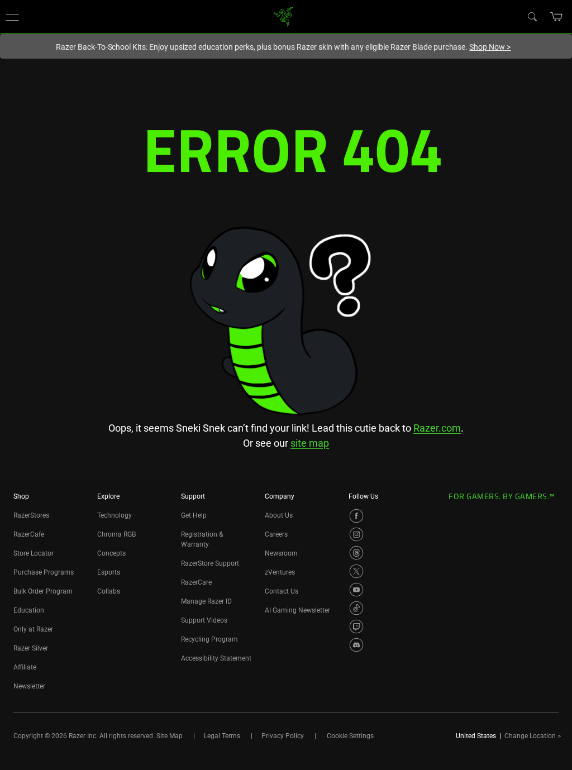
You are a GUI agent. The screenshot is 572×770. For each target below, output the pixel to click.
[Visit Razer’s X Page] (356, 571)
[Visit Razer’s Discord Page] (356, 645)
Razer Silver (30, 648)
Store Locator (33, 553)
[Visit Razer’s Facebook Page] (356, 516)
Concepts (111, 553)
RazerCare (196, 582)
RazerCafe (28, 534)
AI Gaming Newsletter (297, 610)
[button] (12, 16)
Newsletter (29, 686)
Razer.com (437, 428)
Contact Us (281, 591)
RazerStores (31, 515)
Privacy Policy (282, 736)
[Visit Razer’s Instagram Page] (356, 534)
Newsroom (281, 553)
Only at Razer (33, 629)
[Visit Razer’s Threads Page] (356, 553)
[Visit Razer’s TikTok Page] (356, 608)
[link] (283, 16)
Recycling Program (209, 639)
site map (309, 443)
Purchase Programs (43, 572)
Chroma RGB (116, 534)
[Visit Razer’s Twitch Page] (356, 626)
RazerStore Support (210, 563)
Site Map (169, 736)
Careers (276, 534)
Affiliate (24, 667)
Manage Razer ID (206, 601)
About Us (279, 515)
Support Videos (204, 620)
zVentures (280, 572)
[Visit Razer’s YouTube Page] (356, 589)
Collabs (108, 591)
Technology (114, 515)
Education (28, 610)
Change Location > (532, 736)
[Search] (531, 16)
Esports (108, 572)
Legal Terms (222, 736)
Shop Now (490, 46)
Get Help (194, 515)
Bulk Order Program (43, 591)
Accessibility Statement (216, 658)
